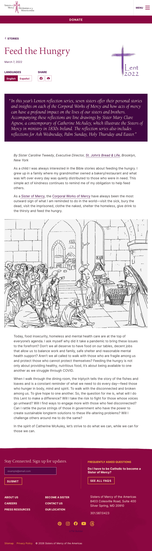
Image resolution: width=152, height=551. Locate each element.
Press (17, 509)
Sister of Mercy (32, 196)
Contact (54, 503)
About (11, 497)
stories (13, 38)
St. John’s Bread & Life (103, 155)
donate (76, 20)
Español (24, 78)
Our (55, 509)
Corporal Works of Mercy (71, 196)
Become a (57, 497)
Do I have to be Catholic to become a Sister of (114, 470)
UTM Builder (76, 531)
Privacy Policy (25, 543)
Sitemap (9, 543)
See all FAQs (100, 481)
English (11, 78)
